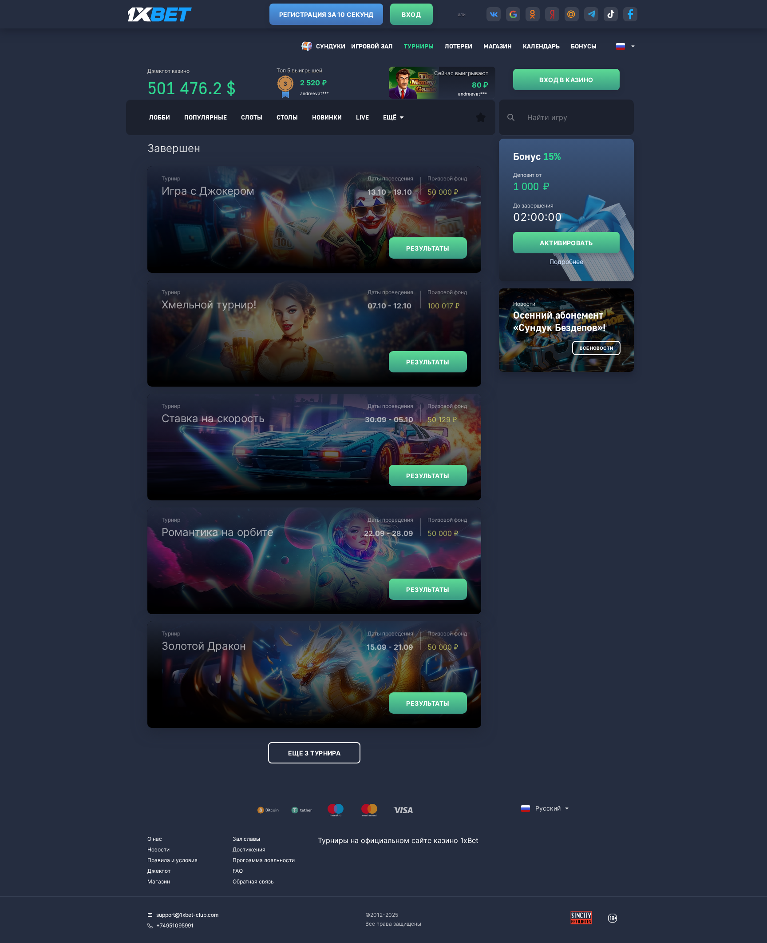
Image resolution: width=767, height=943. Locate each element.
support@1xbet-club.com (187, 914)
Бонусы (584, 46)
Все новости (596, 348)
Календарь (541, 46)
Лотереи (458, 46)
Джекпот (158, 870)
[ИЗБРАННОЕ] (480, 117)
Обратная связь (253, 881)
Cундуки (330, 46)
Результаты (427, 248)
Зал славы (246, 838)
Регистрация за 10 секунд (326, 14)
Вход (411, 14)
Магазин (497, 46)
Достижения (249, 849)
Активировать (566, 243)
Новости (158, 849)
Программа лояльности (264, 860)
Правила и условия (172, 860)
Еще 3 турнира (314, 753)
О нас (154, 838)
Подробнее (566, 261)
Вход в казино (566, 80)
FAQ (238, 870)
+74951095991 (175, 925)
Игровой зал (372, 46)
